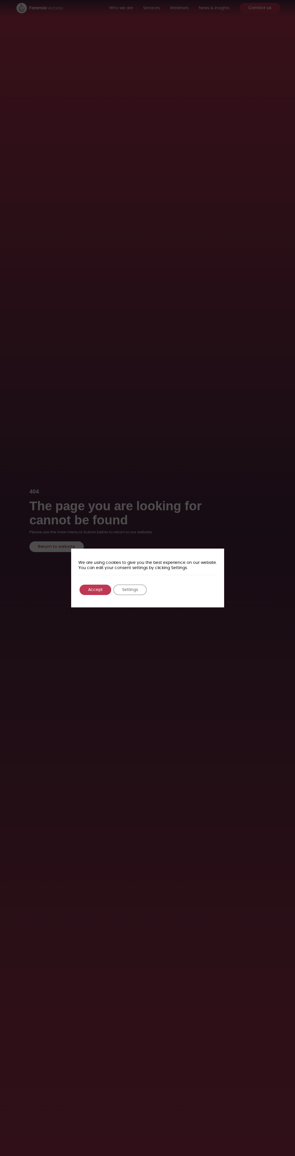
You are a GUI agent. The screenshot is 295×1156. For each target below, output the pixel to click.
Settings (130, 590)
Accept (95, 590)
